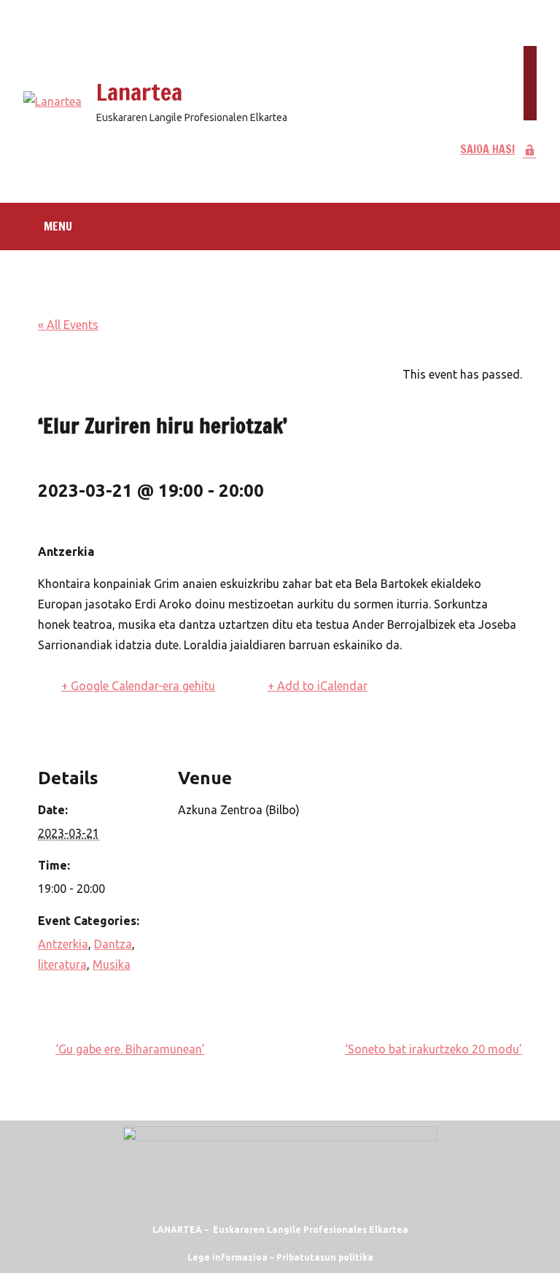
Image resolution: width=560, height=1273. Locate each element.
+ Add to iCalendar (318, 685)
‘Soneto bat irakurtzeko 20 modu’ (433, 1049)
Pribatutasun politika (324, 1257)
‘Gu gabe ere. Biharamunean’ (130, 1049)
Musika (112, 964)
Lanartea (139, 92)
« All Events (68, 324)
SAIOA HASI (487, 149)
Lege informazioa (227, 1257)
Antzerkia (63, 944)
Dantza (113, 944)
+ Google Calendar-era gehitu (138, 685)
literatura (62, 964)
